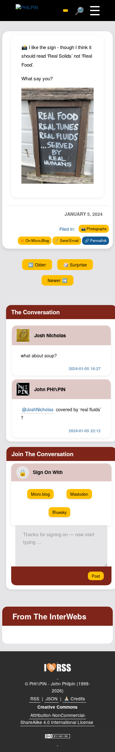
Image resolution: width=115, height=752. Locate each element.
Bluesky (59, 512)
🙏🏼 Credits (74, 698)
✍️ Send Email (67, 240)
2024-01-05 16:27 (85, 368)
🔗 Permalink (96, 240)
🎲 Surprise (75, 264)
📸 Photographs (94, 228)
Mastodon (79, 494)
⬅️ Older (37, 264)
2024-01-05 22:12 (85, 431)
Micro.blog (40, 494)
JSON (51, 698)
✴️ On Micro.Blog (34, 240)
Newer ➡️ (57, 280)
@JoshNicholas (37, 409)
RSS (34, 698)
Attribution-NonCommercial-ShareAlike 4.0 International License (56, 718)
